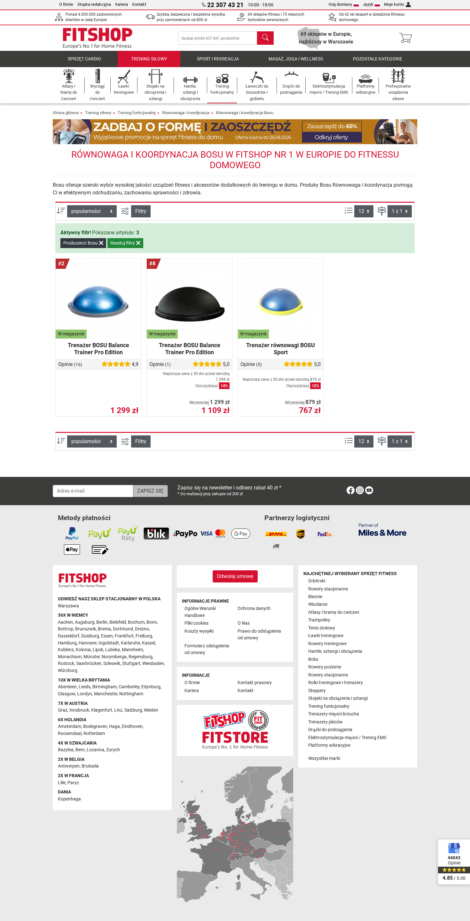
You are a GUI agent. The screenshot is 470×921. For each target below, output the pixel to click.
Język (368, 4)
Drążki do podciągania (330, 729)
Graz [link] (62, 710)
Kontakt (139, 4)
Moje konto (394, 4)
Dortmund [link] (123, 629)
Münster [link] (91, 657)
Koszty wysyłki (199, 631)
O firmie (66, 4)
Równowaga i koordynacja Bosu (244, 112)
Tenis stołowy (321, 628)
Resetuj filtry (123, 243)
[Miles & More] (382, 529)
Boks (313, 659)
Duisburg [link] (90, 636)
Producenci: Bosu (81, 243)
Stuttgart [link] (131, 663)
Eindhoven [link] (132, 726)
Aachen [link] (65, 622)
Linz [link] (118, 710)
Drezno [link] (142, 629)
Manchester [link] (105, 694)
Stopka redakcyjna (94, 4)
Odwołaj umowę (235, 576)
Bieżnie (315, 596)
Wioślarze (317, 604)
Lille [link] (62, 782)
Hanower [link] (88, 643)
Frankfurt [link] (124, 636)
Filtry (140, 211)
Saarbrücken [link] (88, 663)
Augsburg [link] (84, 622)
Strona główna (66, 112)
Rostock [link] (66, 663)
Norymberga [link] (114, 657)
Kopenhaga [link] (69, 799)
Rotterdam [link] (94, 733)
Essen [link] (107, 636)
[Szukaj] (265, 38)
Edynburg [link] (151, 687)
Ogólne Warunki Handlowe (200, 612)
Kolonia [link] (83, 649)
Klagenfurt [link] (101, 710)
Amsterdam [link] (69, 726)
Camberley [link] (129, 687)
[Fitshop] (97, 38)
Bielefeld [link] (117, 622)
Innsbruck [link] (79, 710)
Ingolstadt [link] (108, 643)
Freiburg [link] (144, 636)
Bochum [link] (136, 622)
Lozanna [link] (95, 750)
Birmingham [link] (104, 687)
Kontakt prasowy (255, 682)
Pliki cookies (196, 623)
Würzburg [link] (67, 670)
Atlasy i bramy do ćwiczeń (333, 612)
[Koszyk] (407, 38)
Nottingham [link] (131, 694)
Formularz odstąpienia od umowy (206, 649)
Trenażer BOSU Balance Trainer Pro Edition (98, 348)
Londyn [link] (84, 694)
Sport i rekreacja (218, 59)
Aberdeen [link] (67, 687)
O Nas (244, 623)
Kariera (121, 4)
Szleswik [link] (111, 663)
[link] (351, 491)
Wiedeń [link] (151, 710)
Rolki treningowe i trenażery (335, 682)
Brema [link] (104, 629)
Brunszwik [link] (85, 629)
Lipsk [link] (98, 649)
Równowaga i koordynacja (185, 112)
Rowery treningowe (327, 643)
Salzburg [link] (133, 710)
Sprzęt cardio (84, 59)
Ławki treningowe (325, 635)
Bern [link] (80, 750)
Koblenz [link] (66, 649)
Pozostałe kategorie (377, 59)
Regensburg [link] (141, 657)
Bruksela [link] (90, 766)
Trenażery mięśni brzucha (333, 714)
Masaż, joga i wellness (296, 59)
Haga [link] (114, 726)
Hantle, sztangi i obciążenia (335, 651)
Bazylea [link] (66, 750)
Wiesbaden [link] (153, 663)
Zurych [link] (113, 750)
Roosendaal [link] (70, 733)
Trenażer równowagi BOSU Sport (280, 348)
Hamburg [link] (67, 643)
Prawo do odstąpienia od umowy (259, 634)
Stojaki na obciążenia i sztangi (338, 698)
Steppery (317, 690)
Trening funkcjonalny (137, 112)
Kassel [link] (148, 643)
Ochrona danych (254, 608)
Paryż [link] (73, 782)
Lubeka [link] (112, 649)
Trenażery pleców (325, 722)
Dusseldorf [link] (68, 636)
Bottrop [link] (65, 629)
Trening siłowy (149, 59)
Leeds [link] (84, 687)
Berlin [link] (101, 622)
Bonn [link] (151, 622)
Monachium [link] (70, 657)
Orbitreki (316, 581)
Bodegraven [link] (95, 726)
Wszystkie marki (324, 758)
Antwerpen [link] (69, 766)
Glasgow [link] (66, 694)
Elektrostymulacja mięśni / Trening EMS (347, 737)
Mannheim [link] (132, 649)
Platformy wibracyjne (329, 745)
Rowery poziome (324, 667)
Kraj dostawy (340, 4)
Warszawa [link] (68, 606)
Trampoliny (319, 620)
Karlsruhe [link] (130, 643)
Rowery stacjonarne (328, 589)
